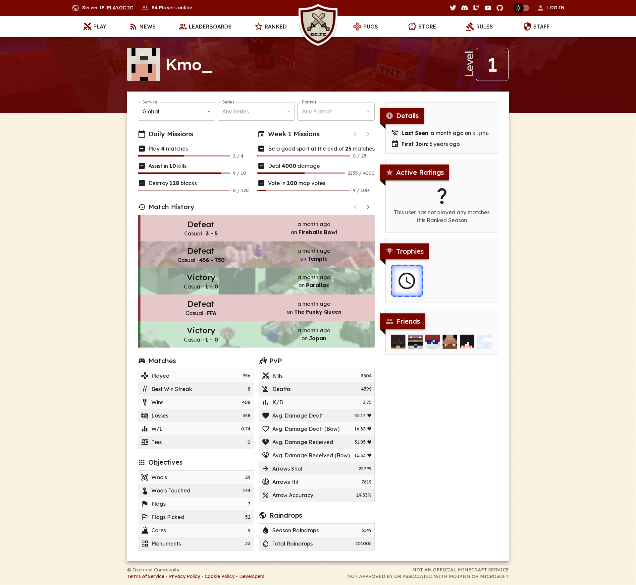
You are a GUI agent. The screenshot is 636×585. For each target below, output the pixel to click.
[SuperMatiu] (467, 342)
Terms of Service (145, 576)
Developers (251, 576)
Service (149, 101)
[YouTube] (488, 8)
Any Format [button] (317, 111)
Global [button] (150, 111)
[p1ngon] (450, 342)
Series (228, 101)
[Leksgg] (398, 342)
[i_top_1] (432, 342)
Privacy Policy (184, 576)
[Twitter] (453, 8)
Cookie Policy (220, 576)
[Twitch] (476, 8)
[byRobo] (415, 342)
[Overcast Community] (318, 27)
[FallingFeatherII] (484, 342)
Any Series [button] (235, 111)
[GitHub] (499, 8)
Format (309, 101)
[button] (550, 8)
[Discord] (464, 8)
